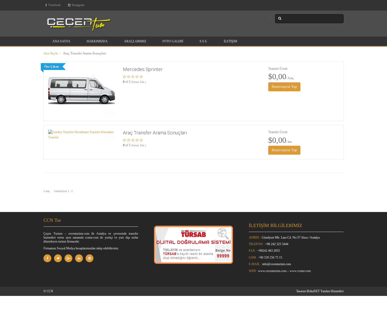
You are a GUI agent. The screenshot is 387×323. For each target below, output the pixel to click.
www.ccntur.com (300, 271)
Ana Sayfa (61, 41)
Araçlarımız (135, 41)
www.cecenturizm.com (272, 271)
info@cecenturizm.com (276, 264)
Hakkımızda (97, 41)
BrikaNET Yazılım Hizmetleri (325, 291)
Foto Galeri (172, 41)
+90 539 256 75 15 (270, 257)
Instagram (78, 5)
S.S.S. (203, 41)
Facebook (54, 5)
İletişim (230, 41)
